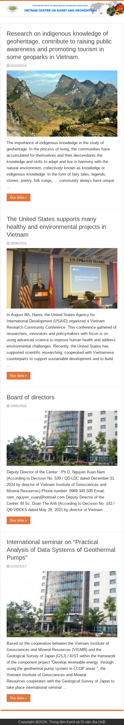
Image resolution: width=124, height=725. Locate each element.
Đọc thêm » (18, 197)
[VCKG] (62, 8)
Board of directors (30, 397)
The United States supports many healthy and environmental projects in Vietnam (56, 227)
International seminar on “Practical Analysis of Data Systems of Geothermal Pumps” (61, 550)
